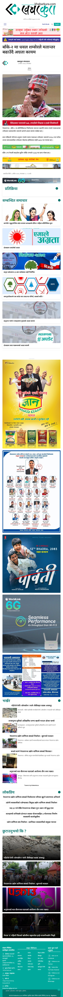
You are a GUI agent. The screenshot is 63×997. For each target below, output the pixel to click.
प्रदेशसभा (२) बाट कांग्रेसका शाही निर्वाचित (19, 272)
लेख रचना (20, 967)
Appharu (53, 995)
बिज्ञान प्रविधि (41, 953)
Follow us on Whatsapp (54, 980)
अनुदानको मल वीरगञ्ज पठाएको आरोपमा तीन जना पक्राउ (26, 909)
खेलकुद (40, 955)
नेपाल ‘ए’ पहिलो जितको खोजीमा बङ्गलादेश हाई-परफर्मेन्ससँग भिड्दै (29, 935)
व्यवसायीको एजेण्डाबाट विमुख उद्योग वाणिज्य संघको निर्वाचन (31, 802)
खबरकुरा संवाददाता (23, 61)
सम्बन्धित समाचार (14, 200)
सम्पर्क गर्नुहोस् (19, 991)
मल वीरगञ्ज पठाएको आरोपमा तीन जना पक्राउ (31, 771)
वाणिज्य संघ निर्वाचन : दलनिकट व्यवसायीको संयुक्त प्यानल (31, 822)
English (57, 24)
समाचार (20, 955)
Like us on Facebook (53, 957)
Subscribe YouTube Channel (53, 968)
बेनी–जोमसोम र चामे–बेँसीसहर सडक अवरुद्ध (31, 705)
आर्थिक (19, 961)
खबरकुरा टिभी (41, 967)
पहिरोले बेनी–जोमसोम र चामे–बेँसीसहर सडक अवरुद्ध (24, 857)
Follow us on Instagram (54, 974)
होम (19, 953)
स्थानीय (29, 955)
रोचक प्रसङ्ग (31, 967)
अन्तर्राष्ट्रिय (20, 958)
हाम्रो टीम (7, 991)
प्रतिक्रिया (11, 188)
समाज (39, 969)
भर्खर (6, 700)
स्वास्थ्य (29, 961)
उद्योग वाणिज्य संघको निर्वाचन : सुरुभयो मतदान (31, 736)
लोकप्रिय (8, 792)
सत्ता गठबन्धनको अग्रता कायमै (16, 345)
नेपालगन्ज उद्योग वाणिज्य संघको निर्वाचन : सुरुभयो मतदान (26, 883)
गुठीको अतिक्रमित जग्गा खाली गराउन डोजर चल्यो (31, 720)
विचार (29, 958)
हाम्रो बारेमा (12, 991)
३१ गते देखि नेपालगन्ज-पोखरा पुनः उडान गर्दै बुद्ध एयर (31, 808)
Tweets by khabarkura (31, 785)
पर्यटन (29, 953)
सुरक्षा (29, 969)
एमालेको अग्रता (12, 248)
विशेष (19, 964)
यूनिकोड (24, 991)
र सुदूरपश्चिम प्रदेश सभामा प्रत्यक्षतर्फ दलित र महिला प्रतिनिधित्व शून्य (28, 223)
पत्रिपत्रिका (40, 961)
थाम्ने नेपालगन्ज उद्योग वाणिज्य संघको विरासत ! (31, 751)
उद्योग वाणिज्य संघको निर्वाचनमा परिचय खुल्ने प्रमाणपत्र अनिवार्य (31, 797)
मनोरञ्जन (30, 964)
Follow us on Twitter (54, 963)
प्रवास (19, 969)
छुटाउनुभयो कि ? (14, 831)
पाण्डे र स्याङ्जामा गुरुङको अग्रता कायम (19, 321)
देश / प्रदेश (40, 958)
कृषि (39, 964)
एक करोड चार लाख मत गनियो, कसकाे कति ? (23, 296)
